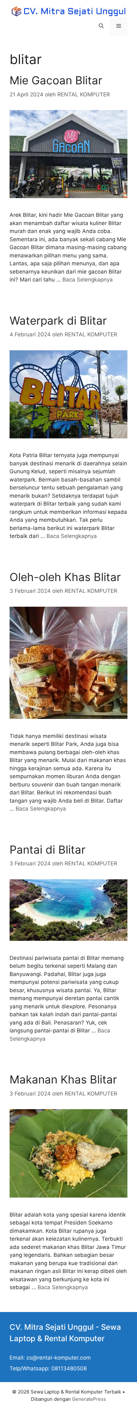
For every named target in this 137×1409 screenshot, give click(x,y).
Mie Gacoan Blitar (56, 80)
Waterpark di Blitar (58, 320)
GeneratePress (89, 1399)
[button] (101, 26)
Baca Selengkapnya (87, 279)
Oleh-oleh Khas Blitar (65, 577)
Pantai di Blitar (47, 849)
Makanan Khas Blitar (63, 1079)
